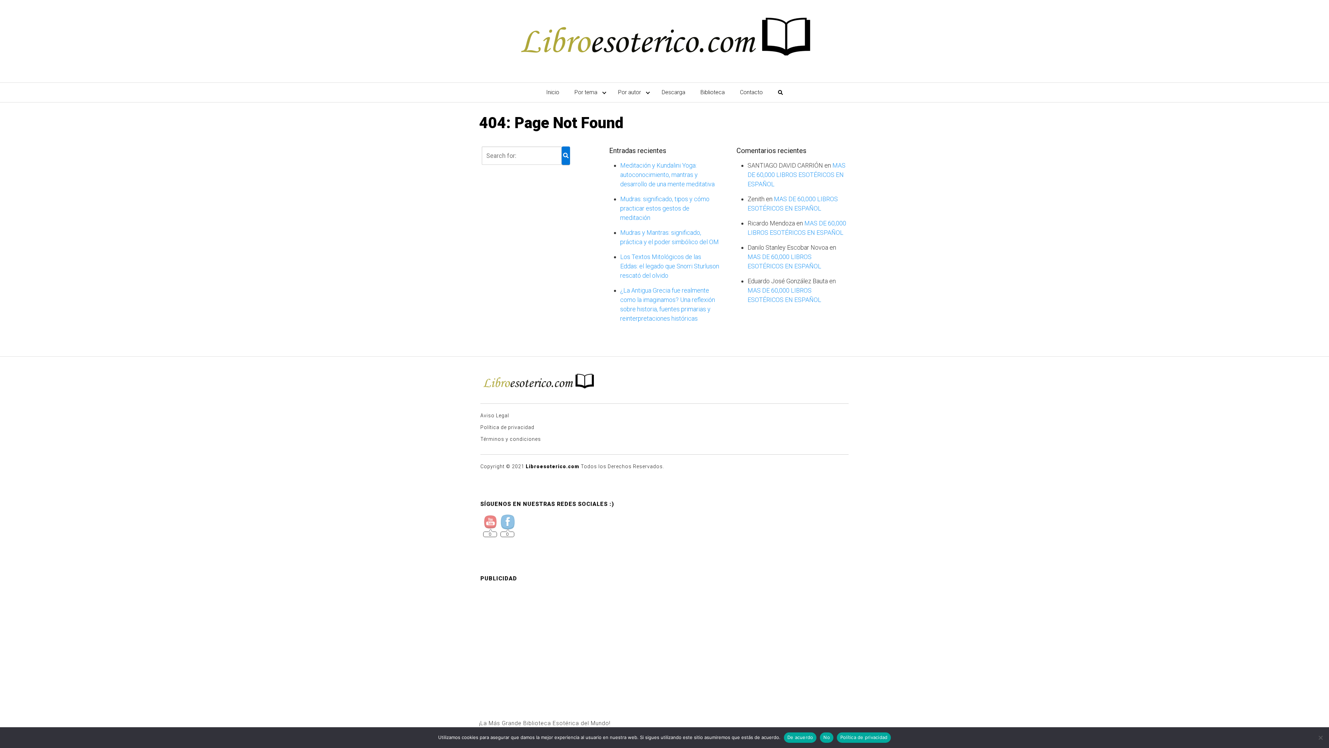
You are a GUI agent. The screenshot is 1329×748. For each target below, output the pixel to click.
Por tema (586, 92)
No (826, 737)
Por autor (629, 92)
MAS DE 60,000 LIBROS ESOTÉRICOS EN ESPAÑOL (797, 175)
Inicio (552, 92)
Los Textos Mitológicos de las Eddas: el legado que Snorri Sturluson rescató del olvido (669, 266)
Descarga (673, 92)
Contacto (751, 92)
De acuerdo (800, 737)
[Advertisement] (664, 636)
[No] (1320, 737)
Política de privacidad (507, 427)
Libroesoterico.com (552, 466)
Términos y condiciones (510, 439)
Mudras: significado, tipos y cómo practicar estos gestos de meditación (664, 208)
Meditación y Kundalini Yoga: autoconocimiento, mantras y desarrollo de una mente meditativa (667, 175)
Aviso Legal (494, 415)
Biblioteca (712, 92)
